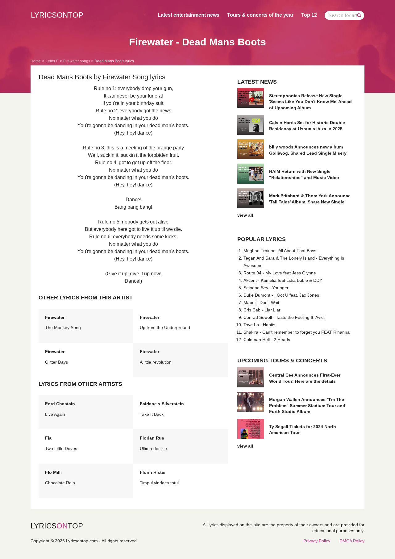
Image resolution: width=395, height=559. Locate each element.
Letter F (52, 61)
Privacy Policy (316, 540)
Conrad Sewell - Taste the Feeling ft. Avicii (284, 317)
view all (245, 215)
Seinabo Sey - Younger (266, 287)
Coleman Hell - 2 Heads (266, 339)
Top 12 (309, 15)
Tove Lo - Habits (259, 324)
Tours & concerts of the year (260, 15)
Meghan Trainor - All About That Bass (279, 250)
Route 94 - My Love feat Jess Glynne (279, 272)
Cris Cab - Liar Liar (262, 309)
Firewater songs (76, 61)
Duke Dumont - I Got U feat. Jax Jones (281, 295)
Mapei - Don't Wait (261, 302)
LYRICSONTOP (57, 15)
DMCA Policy (351, 540)
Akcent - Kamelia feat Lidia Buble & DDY (282, 280)
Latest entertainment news (188, 15)
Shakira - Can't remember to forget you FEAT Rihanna (296, 332)
